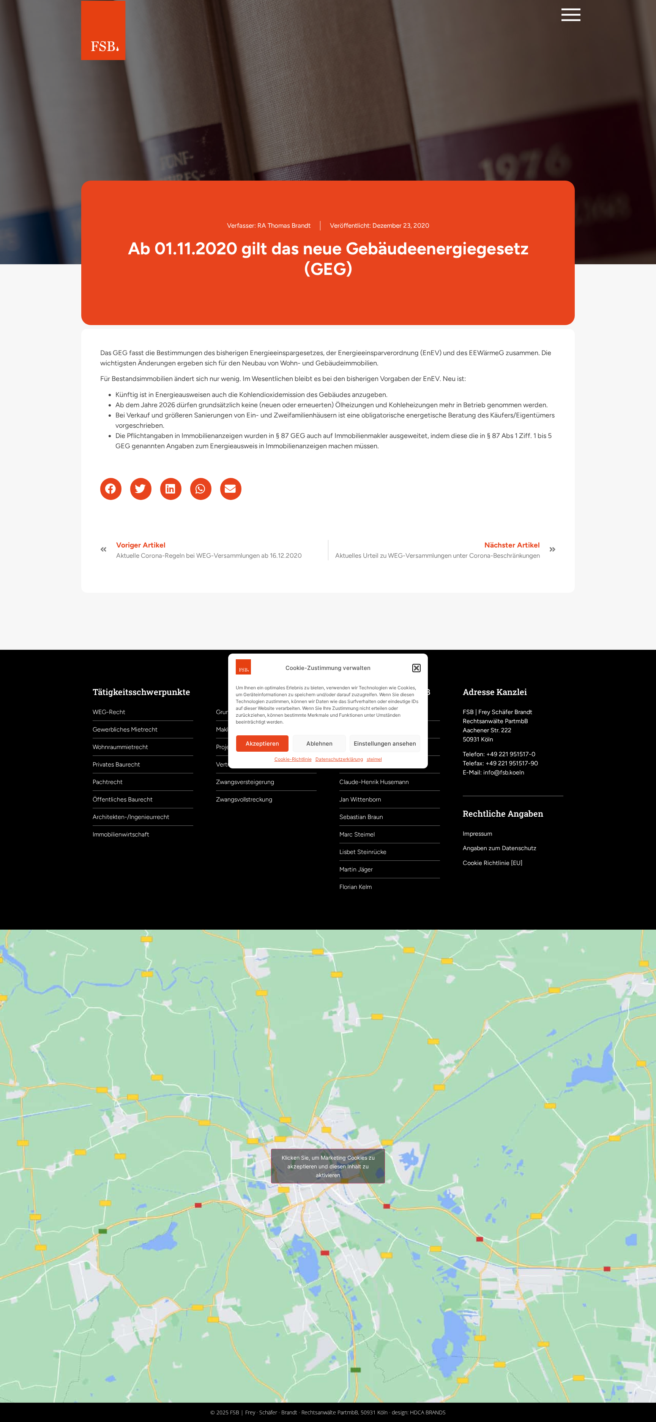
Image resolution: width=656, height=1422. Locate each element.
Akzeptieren (262, 743)
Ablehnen (319, 743)
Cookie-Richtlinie (293, 759)
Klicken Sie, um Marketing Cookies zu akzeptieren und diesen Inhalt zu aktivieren (328, 1166)
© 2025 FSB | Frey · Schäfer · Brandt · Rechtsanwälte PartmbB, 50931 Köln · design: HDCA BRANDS (328, 1412)
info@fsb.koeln (503, 772)
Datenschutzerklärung (339, 759)
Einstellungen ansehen (385, 743)
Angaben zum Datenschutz (499, 848)
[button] (416, 668)
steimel (374, 759)
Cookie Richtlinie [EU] (492, 863)
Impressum (477, 833)
